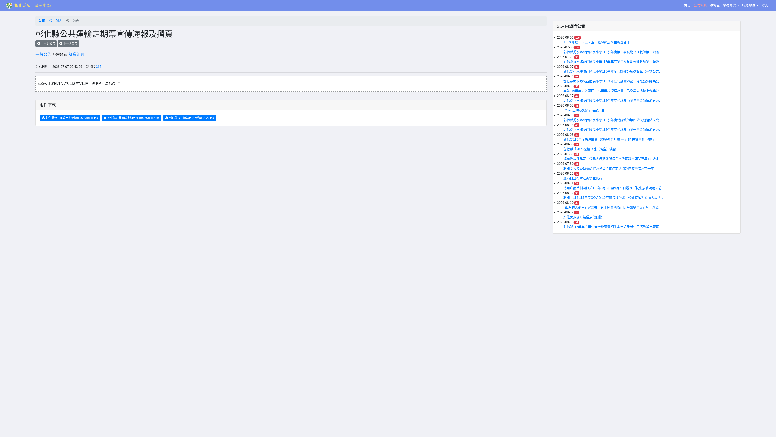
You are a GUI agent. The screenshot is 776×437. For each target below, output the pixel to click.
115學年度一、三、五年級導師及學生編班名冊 (596, 42)
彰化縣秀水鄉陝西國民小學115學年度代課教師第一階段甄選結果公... (612, 130)
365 (98, 66)
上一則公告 (47, 43)
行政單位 (749, 5)
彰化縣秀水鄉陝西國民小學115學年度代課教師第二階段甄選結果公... (612, 81)
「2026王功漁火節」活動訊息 (584, 110)
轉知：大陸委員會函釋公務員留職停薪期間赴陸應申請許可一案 (608, 168)
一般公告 (43, 54)
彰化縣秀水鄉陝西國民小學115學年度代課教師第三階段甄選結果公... (612, 100)
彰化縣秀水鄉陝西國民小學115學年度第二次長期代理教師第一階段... (612, 62)
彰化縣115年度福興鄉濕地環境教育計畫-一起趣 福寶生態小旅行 (608, 139)
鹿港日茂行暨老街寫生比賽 (582, 178)
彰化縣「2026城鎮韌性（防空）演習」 (591, 149)
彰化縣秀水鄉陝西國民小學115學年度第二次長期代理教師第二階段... (612, 52)
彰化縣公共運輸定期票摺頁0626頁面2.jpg (133, 117)
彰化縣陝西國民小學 (32, 5)
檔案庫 (715, 5)
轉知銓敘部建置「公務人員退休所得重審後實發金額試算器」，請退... (612, 159)
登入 (765, 5)
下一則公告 (69, 43)
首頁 (688, 5)
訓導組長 (77, 54)
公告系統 (700, 5)
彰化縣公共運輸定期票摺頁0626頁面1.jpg (71, 117)
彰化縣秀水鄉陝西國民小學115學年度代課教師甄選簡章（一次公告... (612, 71)
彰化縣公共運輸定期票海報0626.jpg (191, 117)
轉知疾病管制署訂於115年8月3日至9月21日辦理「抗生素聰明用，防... (613, 188)
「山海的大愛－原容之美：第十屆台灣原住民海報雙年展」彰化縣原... (612, 207)
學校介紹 (730, 5)
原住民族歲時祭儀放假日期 (582, 217)
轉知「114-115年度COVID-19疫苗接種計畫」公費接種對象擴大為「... (613, 197)
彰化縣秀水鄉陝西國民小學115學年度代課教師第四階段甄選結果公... (612, 120)
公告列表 (55, 21)
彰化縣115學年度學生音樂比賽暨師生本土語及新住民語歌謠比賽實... (612, 227)
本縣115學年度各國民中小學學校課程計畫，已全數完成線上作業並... (612, 91)
